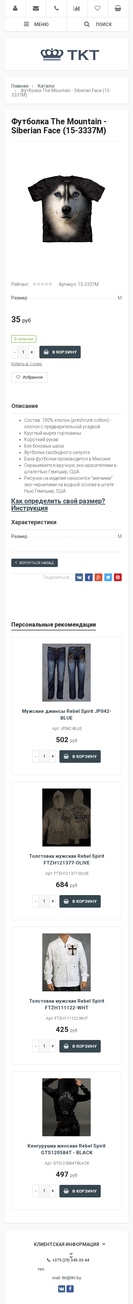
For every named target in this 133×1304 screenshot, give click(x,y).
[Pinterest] (118, 577)
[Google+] (98, 577)
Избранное (32, 377)
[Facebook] (89, 577)
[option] (66, 208)
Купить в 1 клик (26, 363)
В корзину (64, 352)
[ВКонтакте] (79, 577)
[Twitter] (108, 577)
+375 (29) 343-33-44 (70, 1260)
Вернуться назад (36, 563)
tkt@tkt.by (71, 1277)
